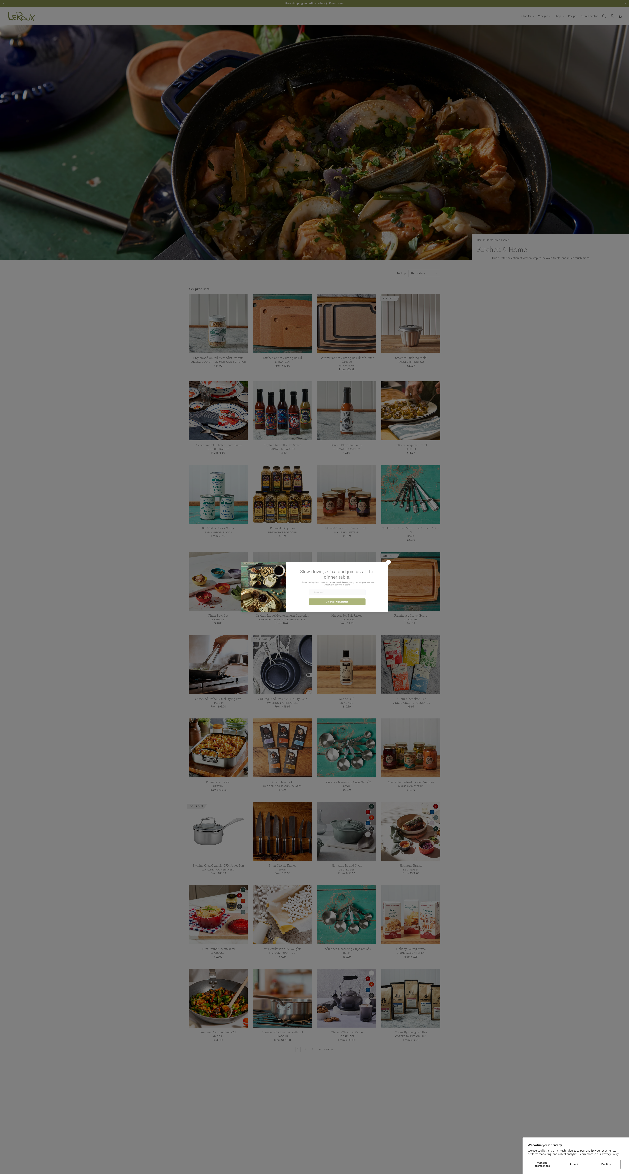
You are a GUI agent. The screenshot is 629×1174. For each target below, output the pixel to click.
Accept (574, 1164)
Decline (606, 1164)
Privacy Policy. (610, 1154)
